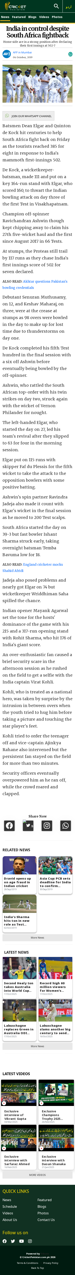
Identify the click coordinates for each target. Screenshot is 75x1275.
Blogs (32, 17)
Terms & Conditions (27, 1262)
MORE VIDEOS (37, 1175)
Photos (57, 17)
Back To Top (37, 1267)
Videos (44, 17)
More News (37, 937)
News (5, 17)
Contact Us (46, 1219)
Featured (19, 17)
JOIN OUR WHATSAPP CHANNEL (31, 116)
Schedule (9, 1206)
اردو (68, 6)
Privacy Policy (50, 1262)
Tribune (44, 1253)
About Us (9, 1219)
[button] (28, 116)
